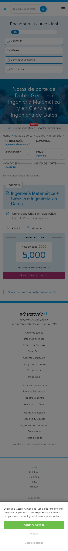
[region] (34, 526)
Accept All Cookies (34, 525)
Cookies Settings (34, 543)
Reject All (34, 533)
